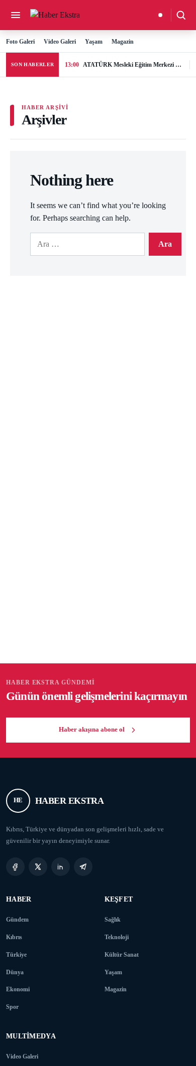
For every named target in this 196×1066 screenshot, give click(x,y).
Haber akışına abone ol (92, 729)
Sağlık (113, 919)
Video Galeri (60, 41)
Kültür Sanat (122, 954)
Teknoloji (117, 937)
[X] (38, 866)
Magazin (123, 41)
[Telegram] (83, 866)
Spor (12, 1006)
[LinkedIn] (60, 866)
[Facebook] (15, 866)
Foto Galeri (20, 41)
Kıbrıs (14, 937)
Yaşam (94, 41)
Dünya (15, 972)
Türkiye (16, 954)
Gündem (17, 919)
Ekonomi (18, 989)
